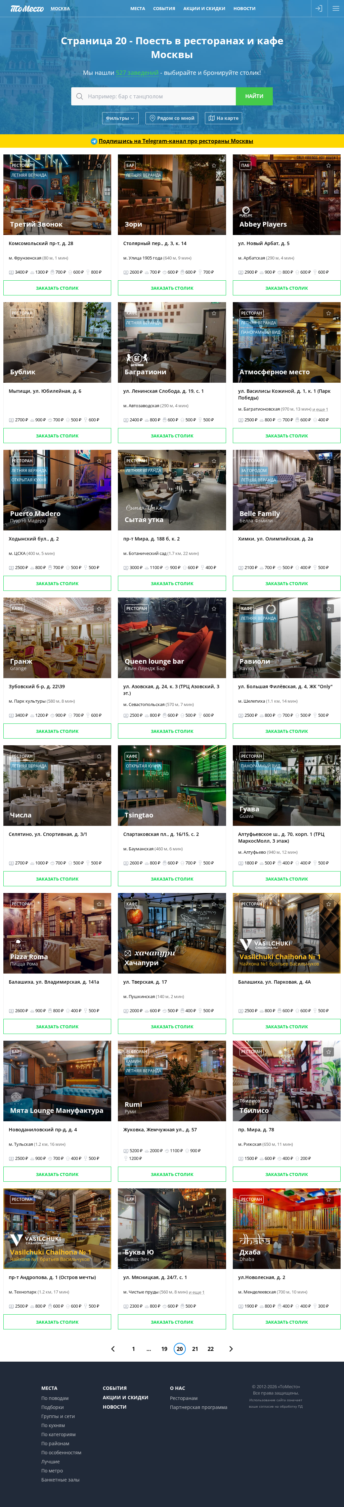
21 (195, 1349)
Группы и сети (58, 1416)
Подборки (52, 1407)
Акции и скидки (204, 8)
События (164, 8)
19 (164, 1349)
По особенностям (61, 1452)
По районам (55, 1443)
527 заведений (137, 72)
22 (211, 1349)
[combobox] (172, 96)
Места (137, 8)
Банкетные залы (60, 1479)
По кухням (53, 1425)
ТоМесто (27, 8)
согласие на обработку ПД (281, 1406)
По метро (52, 1470)
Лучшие (50, 1461)
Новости (244, 8)
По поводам (55, 1398)
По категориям (58, 1434)
